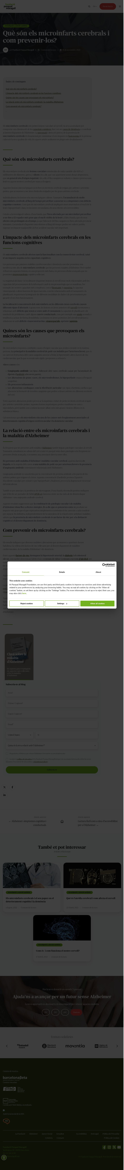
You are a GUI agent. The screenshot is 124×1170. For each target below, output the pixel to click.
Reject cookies (26, 603)
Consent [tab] (25, 572)
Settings (60, 603)
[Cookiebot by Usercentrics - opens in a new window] (104, 565)
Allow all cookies (97, 603)
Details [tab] (62, 572)
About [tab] (98, 572)
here (24, 593)
